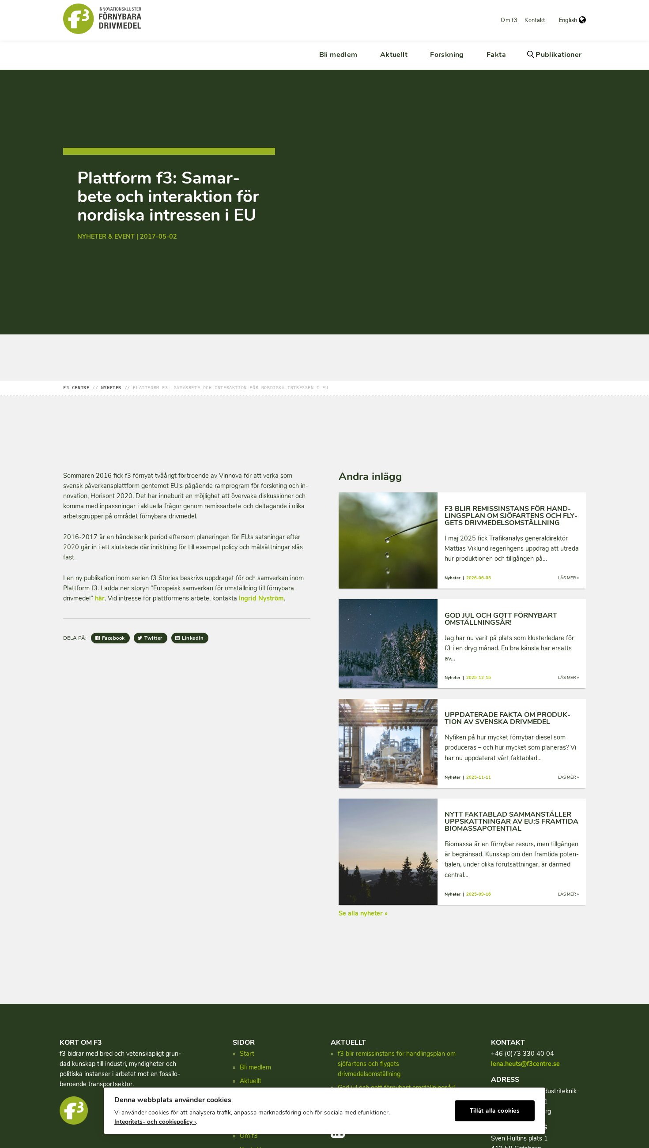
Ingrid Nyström (261, 598)
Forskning (447, 55)
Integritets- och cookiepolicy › (155, 1122)
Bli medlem (338, 55)
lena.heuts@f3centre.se (525, 1063)
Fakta (496, 55)
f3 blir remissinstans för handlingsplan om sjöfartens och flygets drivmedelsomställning (397, 1063)
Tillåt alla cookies (495, 1111)
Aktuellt (394, 55)
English (568, 20)
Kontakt (534, 20)
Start (247, 1053)
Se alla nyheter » (363, 913)
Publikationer (558, 55)
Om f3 (509, 20)
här (100, 598)
